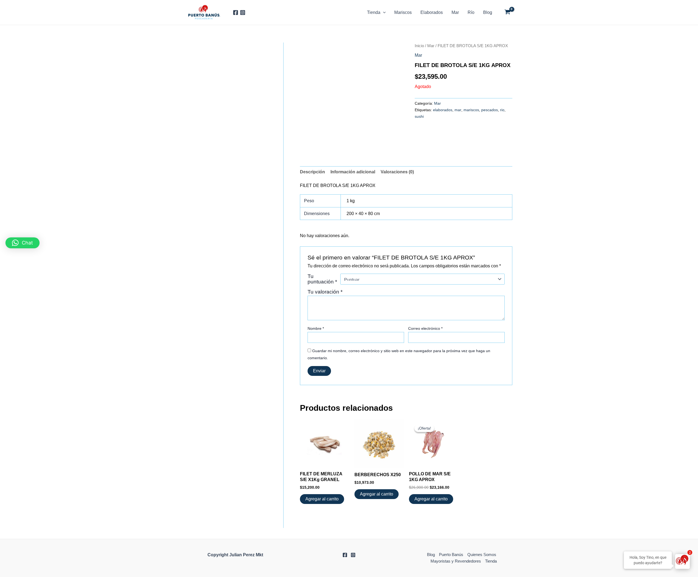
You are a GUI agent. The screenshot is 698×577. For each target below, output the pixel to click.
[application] (383, 12)
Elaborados (431, 12)
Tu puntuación (322, 279)
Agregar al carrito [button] (322, 499)
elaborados (442, 110)
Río (471, 12)
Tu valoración (325, 292)
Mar (455, 12)
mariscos (471, 110)
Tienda (373, 12)
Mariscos (403, 12)
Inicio (419, 46)
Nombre (316, 328)
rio (502, 110)
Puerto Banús (451, 554)
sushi (419, 116)
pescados (489, 110)
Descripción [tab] (312, 172)
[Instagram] (242, 12)
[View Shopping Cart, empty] (507, 12)
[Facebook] (235, 12)
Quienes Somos (481, 554)
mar (458, 110)
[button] (22, 242)
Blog (487, 12)
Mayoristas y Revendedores (456, 561)
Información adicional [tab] (352, 172)
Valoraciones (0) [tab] (397, 172)
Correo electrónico (425, 328)
